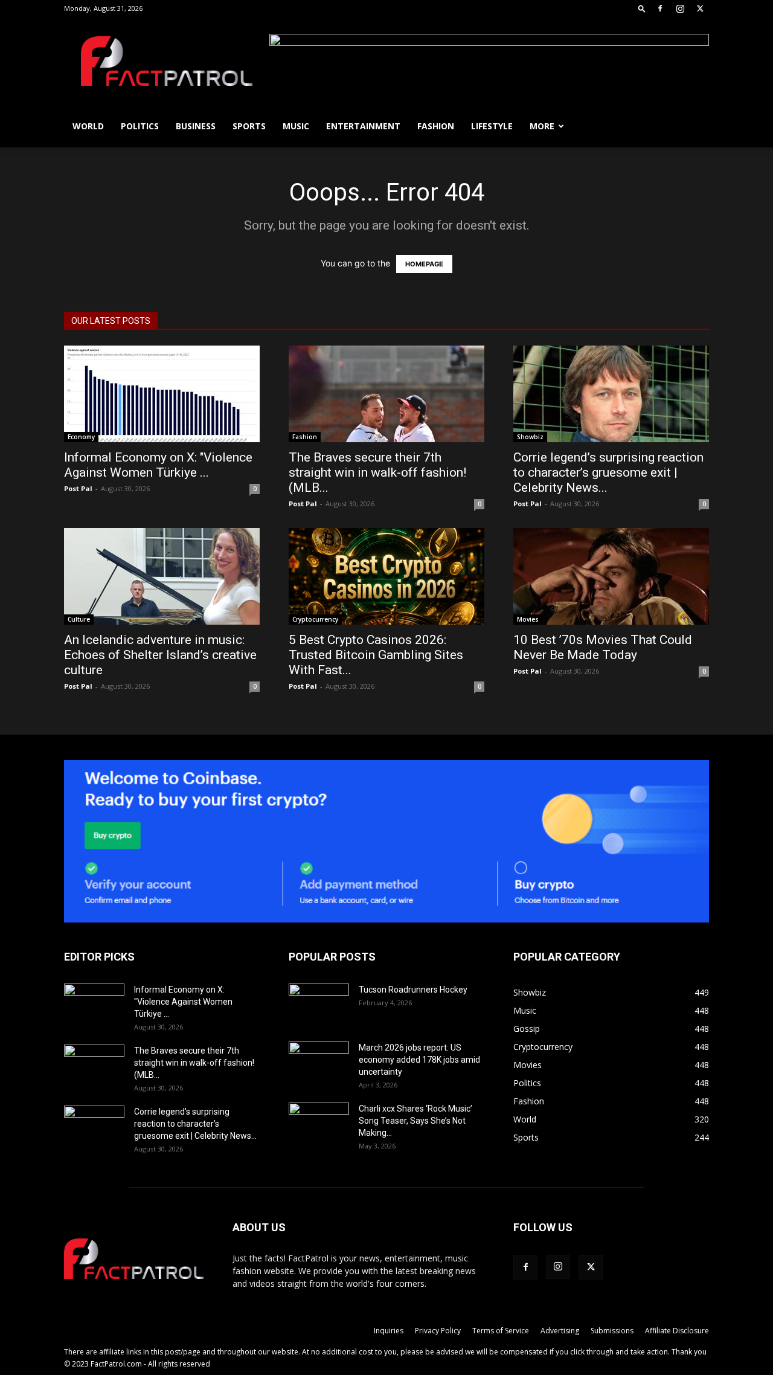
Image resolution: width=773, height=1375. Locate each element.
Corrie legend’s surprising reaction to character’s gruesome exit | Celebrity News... (608, 472)
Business (196, 126)
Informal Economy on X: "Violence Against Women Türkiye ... (158, 465)
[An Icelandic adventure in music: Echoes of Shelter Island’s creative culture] (162, 576)
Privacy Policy (438, 1330)
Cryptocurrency (315, 619)
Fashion (435, 126)
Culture (79, 619)
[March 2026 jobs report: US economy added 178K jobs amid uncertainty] (319, 1063)
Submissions (612, 1330)
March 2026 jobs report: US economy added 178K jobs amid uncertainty (419, 1060)
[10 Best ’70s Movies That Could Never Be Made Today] (611, 576)
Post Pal (78, 488)
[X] (700, 8)
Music (296, 126)
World (88, 126)
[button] (642, 8)
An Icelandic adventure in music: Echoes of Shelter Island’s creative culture (160, 655)
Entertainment (363, 126)
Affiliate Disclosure (677, 1330)
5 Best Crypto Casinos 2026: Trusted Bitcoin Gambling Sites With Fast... (376, 655)
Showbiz (530, 437)
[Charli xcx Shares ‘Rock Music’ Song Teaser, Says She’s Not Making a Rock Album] (319, 1124)
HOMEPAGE (424, 264)
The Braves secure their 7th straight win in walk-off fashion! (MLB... (377, 472)
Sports (249, 126)
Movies (528, 619)
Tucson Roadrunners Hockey (413, 989)
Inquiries (388, 1330)
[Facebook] (660, 8)
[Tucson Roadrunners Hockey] (319, 1005)
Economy (81, 437)
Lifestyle (492, 126)
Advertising (559, 1330)
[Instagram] (680, 8)
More (542, 126)
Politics (140, 126)
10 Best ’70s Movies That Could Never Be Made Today (602, 647)
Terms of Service (500, 1330)
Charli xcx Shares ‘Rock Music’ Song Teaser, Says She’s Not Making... (415, 1121)
